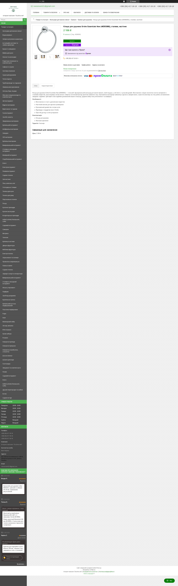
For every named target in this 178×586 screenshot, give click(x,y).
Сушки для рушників (9, 75)
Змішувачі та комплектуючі (12, 368)
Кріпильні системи (9, 241)
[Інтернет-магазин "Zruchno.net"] (13, 9)
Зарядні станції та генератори (12, 274)
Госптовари (6, 364)
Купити (72, 41)
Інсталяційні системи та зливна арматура (10, 44)
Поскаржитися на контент (90, 571)
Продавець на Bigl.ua (89, 570)
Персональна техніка (10, 199)
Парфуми (6, 292)
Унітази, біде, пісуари (10, 91)
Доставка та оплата (92, 12)
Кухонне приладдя (9, 207)
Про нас (66, 12)
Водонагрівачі (7, 35)
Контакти (77, 12)
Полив (5, 372)
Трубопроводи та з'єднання (12, 83)
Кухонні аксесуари (9, 211)
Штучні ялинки (7, 356)
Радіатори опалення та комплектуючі (10, 62)
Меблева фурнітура (9, 249)
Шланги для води (8, 360)
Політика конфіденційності (106, 571)
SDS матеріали (7, 137)
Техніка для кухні (8, 191)
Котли (4, 394)
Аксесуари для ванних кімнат (12, 31)
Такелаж (5, 237)
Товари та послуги (7, 27)
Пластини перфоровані (10, 309)
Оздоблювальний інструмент (12, 159)
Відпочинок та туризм (10, 109)
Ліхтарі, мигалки (8, 326)
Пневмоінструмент (9, 171)
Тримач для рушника (85, 20)
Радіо (4, 314)
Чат (171, 580)
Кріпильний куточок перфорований (9, 304)
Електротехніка (8, 253)
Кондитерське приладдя (11, 215)
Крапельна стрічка (9, 300)
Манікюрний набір (9, 322)
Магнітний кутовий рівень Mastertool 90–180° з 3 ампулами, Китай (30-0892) (11, 515)
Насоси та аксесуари (9, 57)
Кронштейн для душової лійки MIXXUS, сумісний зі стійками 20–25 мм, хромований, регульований (12, 488)
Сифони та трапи (8, 67)
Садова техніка (8, 175)
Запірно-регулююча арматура (13, 39)
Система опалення (9, 71)
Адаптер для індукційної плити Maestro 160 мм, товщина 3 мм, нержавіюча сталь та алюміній (13, 548)
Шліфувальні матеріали (10, 129)
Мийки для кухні (8, 53)
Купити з (68, 45)
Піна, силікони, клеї (9, 183)
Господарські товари (9, 187)
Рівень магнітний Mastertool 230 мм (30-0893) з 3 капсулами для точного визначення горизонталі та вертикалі (13, 522)
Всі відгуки (20, 564)
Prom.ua (99, 568)
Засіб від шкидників (9, 296)
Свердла (5, 133)
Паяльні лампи (7, 266)
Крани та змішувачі (9, 49)
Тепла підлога (7, 79)
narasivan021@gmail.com (9, 466)
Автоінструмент (8, 101)
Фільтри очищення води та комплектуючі (11, 96)
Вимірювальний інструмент (12, 145)
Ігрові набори (7, 334)
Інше (4, 318)
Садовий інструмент (9, 225)
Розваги (5, 338)
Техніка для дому (8, 195)
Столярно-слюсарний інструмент (9, 150)
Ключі (4, 163)
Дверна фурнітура (9, 245)
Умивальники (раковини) (11, 87)
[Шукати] (25, 19)
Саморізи (6, 229)
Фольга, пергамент (9, 288)
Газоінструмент (8, 113)
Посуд (4, 203)
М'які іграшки (7, 330)
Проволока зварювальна (11, 262)
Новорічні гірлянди (9, 342)
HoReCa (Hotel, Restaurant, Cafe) (11, 220)
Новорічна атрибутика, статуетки (10, 351)
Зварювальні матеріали (10, 121)
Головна (36, 12)
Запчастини (7, 179)
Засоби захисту (8, 117)
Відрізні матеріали (9, 105)
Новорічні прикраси (9, 346)
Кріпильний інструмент (10, 125)
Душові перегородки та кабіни (13, 390)
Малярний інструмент (10, 155)
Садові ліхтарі (7, 398)
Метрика (5, 233)
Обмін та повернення (111, 12)
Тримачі (73, 20)
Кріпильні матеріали (9, 141)
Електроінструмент (9, 167)
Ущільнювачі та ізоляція (10, 257)
